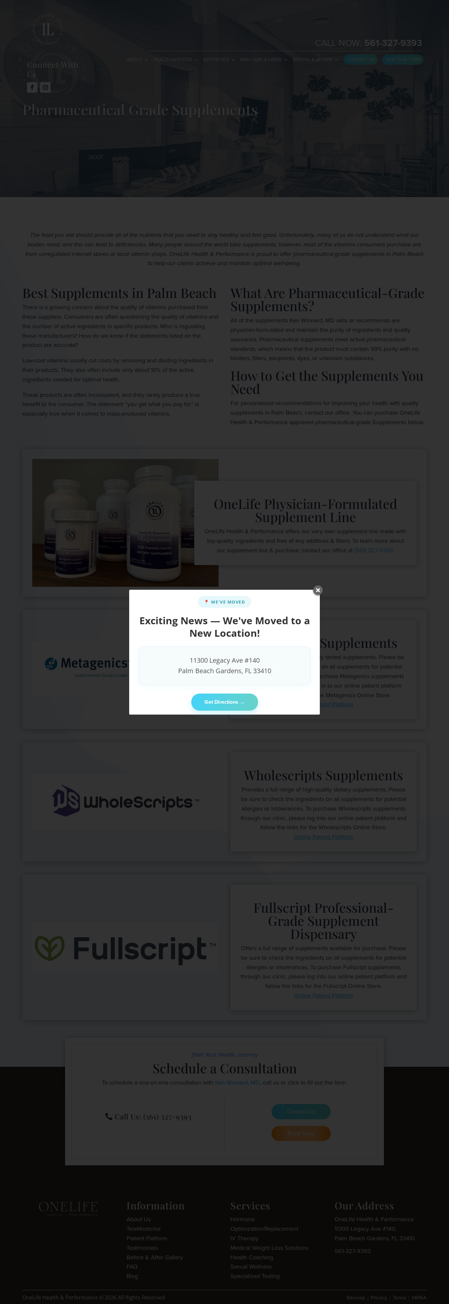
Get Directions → (224, 702)
